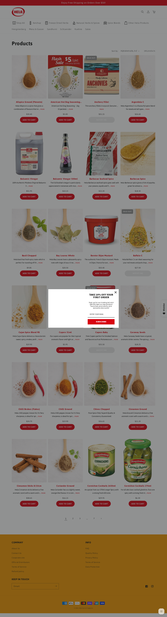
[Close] (115, 292)
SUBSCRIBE (101, 321)
